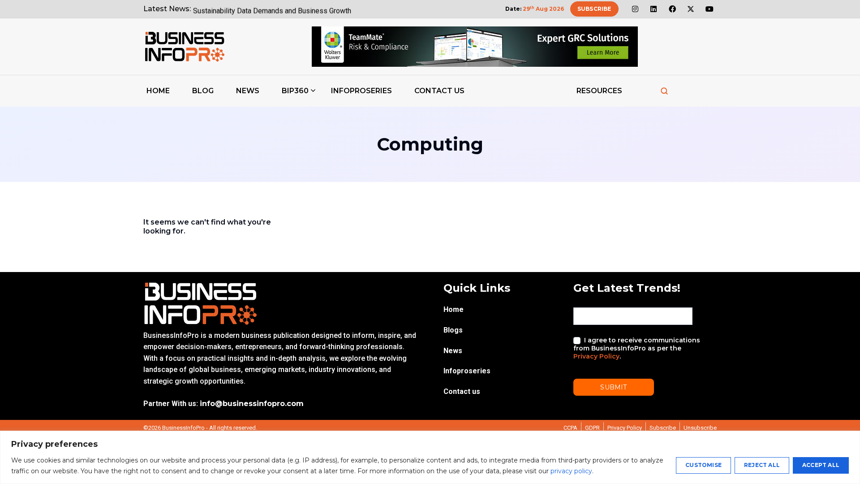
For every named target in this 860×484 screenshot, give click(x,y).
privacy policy (571, 471)
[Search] (664, 90)
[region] (430, 457)
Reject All (762, 465)
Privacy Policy (596, 356)
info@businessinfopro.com (252, 403)
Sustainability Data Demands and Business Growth (272, 8)
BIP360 (295, 90)
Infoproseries (361, 90)
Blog (203, 90)
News (247, 90)
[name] (184, 46)
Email (583, 299)
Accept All (820, 465)
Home (158, 90)
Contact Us (439, 90)
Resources (599, 90)
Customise (703, 465)
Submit (613, 387)
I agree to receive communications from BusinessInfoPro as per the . (636, 348)
